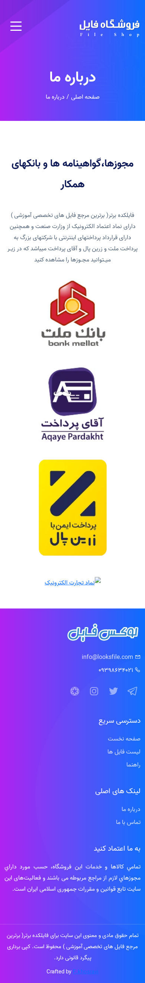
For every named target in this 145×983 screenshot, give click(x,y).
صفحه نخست (124, 738)
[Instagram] (94, 691)
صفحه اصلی (85, 96)
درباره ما (131, 809)
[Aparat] (75, 691)
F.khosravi (86, 971)
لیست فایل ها (124, 751)
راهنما (133, 764)
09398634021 (116, 670)
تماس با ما (128, 822)
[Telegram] (133, 691)
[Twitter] (113, 691)
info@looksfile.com (107, 657)
